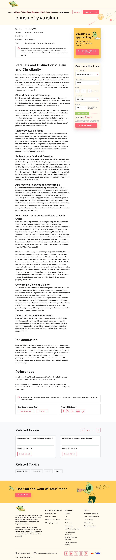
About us (68, 514)
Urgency (77, 104)
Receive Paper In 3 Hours (87, 52)
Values (58, 471)
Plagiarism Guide (50, 514)
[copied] (83, 411)
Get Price (23, 495)
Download (26, 411)
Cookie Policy (88, 520)
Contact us (68, 523)
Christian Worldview (37, 43)
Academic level (79, 96)
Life (26, 39)
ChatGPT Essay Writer (52, 520)
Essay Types (26, 12)
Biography (37, 471)
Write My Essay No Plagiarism (71, 538)
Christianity (29, 32)
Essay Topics (39, 12)
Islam (36, 32)
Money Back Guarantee (91, 517)
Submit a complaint (90, 526)
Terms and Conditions (91, 514)
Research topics (50, 517)
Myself (40, 32)
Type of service (80, 71)
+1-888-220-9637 (24, 553)
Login (77, 12)
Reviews (67, 520)
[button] (87, 430)
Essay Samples (13, 12)
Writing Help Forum (51, 523)
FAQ (66, 517)
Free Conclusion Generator (70, 533)
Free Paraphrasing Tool (72, 529)
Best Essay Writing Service (71, 544)
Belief (27, 43)
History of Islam (50, 43)
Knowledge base (53, 510)
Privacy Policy (88, 523)
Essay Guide (51, 12)
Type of (79, 79)
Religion (31, 39)
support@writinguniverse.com (46, 553)
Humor (48, 471)
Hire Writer (91, 12)
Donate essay (69, 526)
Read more (24, 454)
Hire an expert (86, 125)
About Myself (22, 471)
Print (42, 411)
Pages (77, 87)
